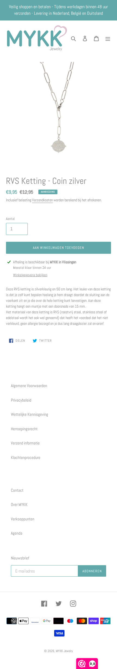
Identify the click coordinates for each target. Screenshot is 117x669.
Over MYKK (19, 504)
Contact (17, 490)
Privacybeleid (21, 400)
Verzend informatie (25, 443)
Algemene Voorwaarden (29, 385)
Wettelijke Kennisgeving (29, 414)
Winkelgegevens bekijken (30, 275)
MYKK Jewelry (64, 651)
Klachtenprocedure (25, 457)
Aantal (10, 218)
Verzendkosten (42, 200)
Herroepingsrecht (24, 428)
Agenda (16, 533)
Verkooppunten (22, 518)
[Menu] (107, 38)
